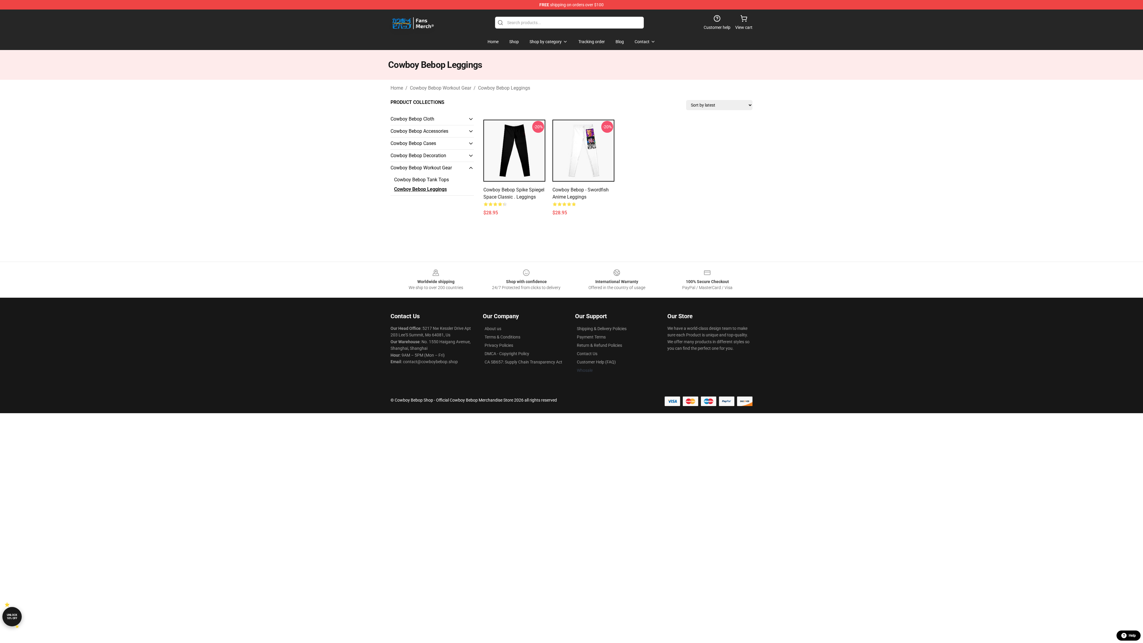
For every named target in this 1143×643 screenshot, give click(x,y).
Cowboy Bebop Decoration (418, 155)
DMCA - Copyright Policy (507, 353)
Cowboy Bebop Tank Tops (421, 179)
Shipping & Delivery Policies (602, 328)
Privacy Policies (499, 345)
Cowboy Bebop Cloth (412, 119)
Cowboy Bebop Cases (413, 143)
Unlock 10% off (12, 617)
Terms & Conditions (502, 337)
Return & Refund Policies (599, 345)
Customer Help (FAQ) (596, 362)
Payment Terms (591, 337)
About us (493, 328)
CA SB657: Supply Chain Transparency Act (523, 362)
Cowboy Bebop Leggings (504, 88)
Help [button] (1132, 635)
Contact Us (587, 353)
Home (397, 88)
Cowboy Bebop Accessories (419, 131)
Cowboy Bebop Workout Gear (440, 88)
